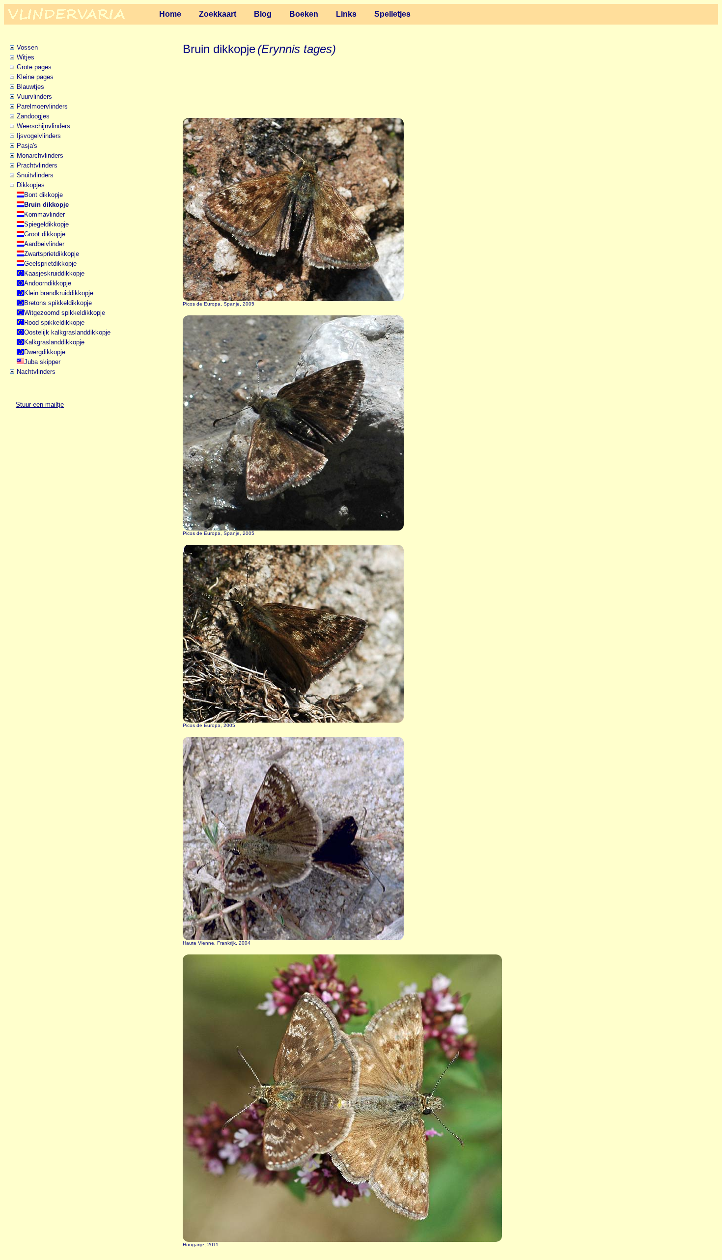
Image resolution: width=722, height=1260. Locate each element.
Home (170, 14)
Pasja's (27, 145)
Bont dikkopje (43, 194)
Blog (263, 14)
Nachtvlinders (36, 371)
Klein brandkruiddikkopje (58, 293)
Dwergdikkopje (44, 352)
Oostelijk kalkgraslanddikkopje (67, 332)
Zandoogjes (33, 116)
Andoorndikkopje (47, 283)
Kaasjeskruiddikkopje (54, 273)
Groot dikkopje (44, 234)
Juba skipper (42, 361)
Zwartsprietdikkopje (51, 253)
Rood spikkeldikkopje (54, 322)
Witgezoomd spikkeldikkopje (64, 312)
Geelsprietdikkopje (50, 263)
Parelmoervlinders (42, 106)
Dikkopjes (31, 185)
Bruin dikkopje (46, 204)
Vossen (27, 47)
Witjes (25, 57)
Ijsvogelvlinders (39, 136)
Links (346, 14)
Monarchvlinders (40, 155)
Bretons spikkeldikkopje (58, 303)
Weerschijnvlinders (43, 126)
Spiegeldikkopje (46, 224)
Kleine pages (35, 77)
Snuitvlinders (35, 175)
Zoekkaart (217, 14)
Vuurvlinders (34, 96)
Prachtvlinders (37, 165)
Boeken (303, 14)
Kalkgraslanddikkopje (54, 342)
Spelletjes (392, 14)
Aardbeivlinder (44, 244)
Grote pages (34, 67)
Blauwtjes (30, 86)
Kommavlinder (44, 214)
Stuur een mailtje (40, 404)
